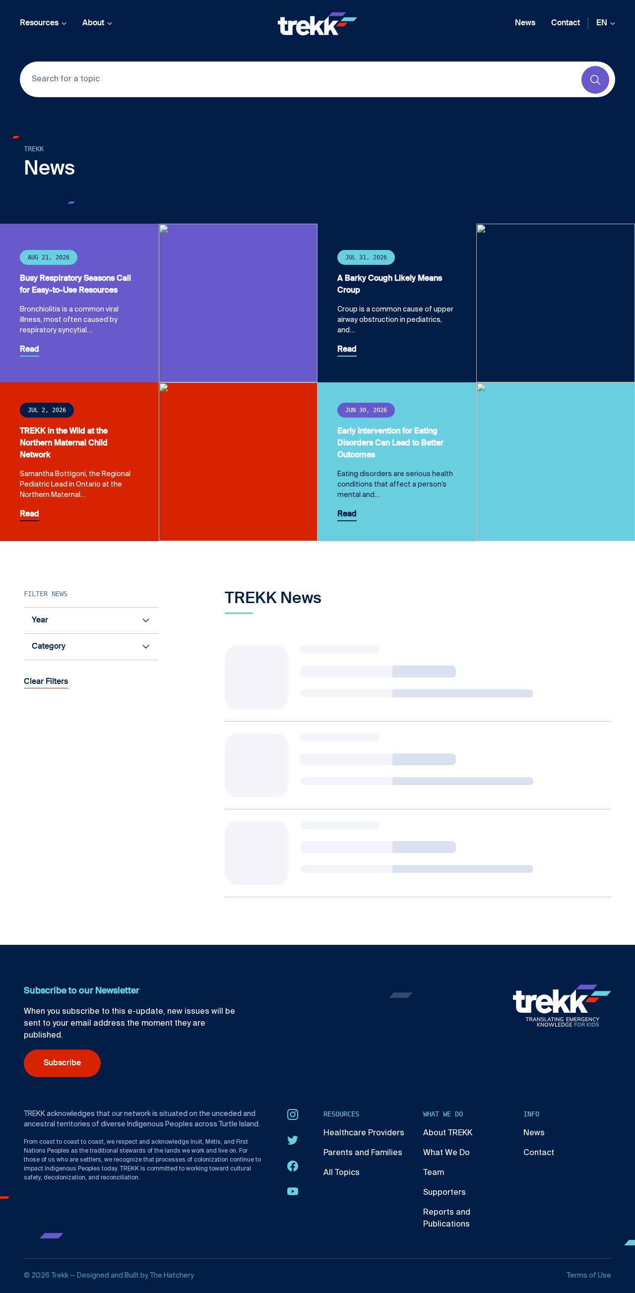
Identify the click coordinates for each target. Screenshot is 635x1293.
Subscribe (62, 1063)
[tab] (91, 620)
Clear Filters (46, 682)
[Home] (317, 24)
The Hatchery (172, 1275)
